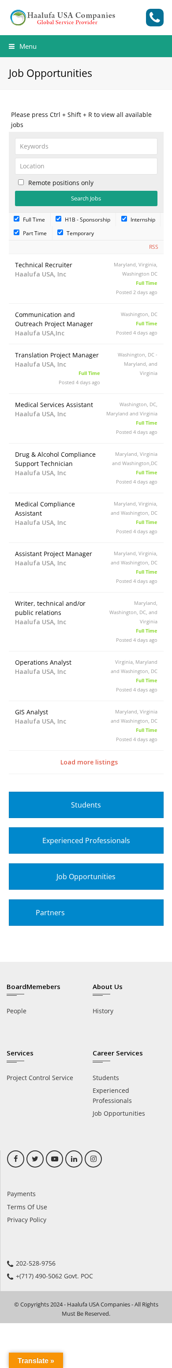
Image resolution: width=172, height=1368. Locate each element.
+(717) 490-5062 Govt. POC (54, 1276)
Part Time (34, 233)
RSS (153, 247)
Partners (50, 912)
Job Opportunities (86, 876)
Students (86, 805)
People (16, 1011)
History (103, 1011)
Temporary (79, 233)
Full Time (33, 219)
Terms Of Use (27, 1207)
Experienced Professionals (86, 840)
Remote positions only (60, 182)
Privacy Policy (26, 1219)
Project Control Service (40, 1077)
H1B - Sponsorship (87, 219)
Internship (142, 219)
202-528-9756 (36, 1263)
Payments (21, 1194)
